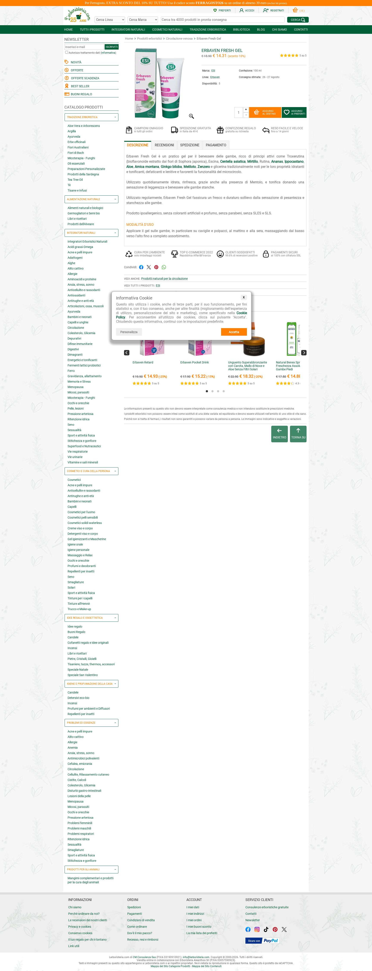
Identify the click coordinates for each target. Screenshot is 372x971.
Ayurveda (74, 136)
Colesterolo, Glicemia (81, 333)
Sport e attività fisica (81, 435)
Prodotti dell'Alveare (81, 224)
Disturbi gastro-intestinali (84, 790)
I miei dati (192, 907)
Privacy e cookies (79, 926)
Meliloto (190, 167)
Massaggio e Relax (80, 555)
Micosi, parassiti (78, 392)
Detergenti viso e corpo (83, 533)
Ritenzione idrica (79, 419)
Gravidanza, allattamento (85, 376)
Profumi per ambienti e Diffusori (89, 708)
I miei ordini (194, 920)
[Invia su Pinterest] (156, 267)
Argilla (72, 131)
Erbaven (215, 77)
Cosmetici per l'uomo (81, 512)
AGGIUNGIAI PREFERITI (298, 112)
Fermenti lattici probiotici (84, 365)
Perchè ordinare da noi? (84, 913)
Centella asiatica (233, 161)
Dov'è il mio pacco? (139, 933)
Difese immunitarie (80, 344)
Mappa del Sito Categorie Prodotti (170, 966)
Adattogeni (75, 257)
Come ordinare (137, 926)
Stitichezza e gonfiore (82, 441)
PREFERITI (225, 10)
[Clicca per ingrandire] (159, 118)
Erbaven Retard (143, 362)
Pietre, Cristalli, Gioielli (82, 659)
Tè (69, 185)
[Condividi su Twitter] (149, 267)
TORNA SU (298, 437)
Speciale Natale (78, 669)
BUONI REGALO (81, 94)
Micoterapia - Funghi (81, 158)
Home (129, 38)
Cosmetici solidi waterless (85, 523)
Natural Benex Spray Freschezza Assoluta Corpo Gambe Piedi (294, 366)
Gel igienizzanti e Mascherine (87, 539)
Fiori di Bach (76, 152)
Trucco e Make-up (79, 609)
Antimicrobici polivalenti (83, 758)
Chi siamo (74, 907)
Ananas (277, 161)
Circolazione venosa (179, 38)
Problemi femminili (80, 823)
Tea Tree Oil (75, 179)
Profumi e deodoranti (82, 566)
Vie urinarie (75, 457)
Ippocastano (294, 161)
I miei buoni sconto (198, 926)
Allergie (72, 274)
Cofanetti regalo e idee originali (88, 642)
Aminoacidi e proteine (82, 279)
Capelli (72, 506)
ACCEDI (249, 10)
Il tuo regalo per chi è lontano (87, 939)
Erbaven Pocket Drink (194, 362)
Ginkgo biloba (171, 167)
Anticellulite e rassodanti (84, 290)
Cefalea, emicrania (80, 763)
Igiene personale (78, 550)
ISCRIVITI (112, 46)
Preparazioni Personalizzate (86, 169)
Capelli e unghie (78, 322)
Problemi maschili (79, 828)
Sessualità (74, 430)
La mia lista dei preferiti (201, 933)
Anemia (73, 747)
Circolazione (76, 327)
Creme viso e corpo (80, 528)
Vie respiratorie (78, 451)
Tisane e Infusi (77, 190)
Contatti (250, 913)
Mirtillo (252, 161)
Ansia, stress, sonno (81, 284)
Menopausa (76, 387)
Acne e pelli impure (80, 252)
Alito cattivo (76, 268)
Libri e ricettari (77, 218)
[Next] (304, 352)
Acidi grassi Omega (80, 247)
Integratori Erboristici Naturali (87, 241)
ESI (213, 70)
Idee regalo (75, 626)
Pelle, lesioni (76, 408)
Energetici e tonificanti (82, 360)
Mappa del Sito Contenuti (207, 966)
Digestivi (73, 349)
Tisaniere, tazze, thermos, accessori (91, 664)
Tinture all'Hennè (79, 603)
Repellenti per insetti (81, 571)
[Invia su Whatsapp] (164, 267)
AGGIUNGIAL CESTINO (269, 112)
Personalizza (129, 332)
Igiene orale (75, 544)
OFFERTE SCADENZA (84, 78)
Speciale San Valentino (83, 675)
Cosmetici (74, 480)
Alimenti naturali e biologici (85, 208)
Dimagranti (75, 354)
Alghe (71, 263)
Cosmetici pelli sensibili (83, 517)
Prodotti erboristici (149, 38)
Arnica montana (147, 167)
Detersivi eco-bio (78, 698)
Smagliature (76, 582)
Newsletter (252, 920)
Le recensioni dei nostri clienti (87, 920)
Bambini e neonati (79, 317)
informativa (108, 52)
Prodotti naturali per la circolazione (164, 278)
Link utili (73, 946)
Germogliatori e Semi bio (84, 213)
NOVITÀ (75, 62)
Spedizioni (134, 907)
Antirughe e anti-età (81, 300)
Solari (71, 587)
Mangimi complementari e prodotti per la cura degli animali (90, 880)
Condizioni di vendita (141, 920)
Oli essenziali (76, 163)
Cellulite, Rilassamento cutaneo (88, 774)
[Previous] (126, 352)
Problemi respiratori (81, 833)
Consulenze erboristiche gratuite (266, 907)
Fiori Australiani (78, 147)
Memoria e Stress (79, 381)
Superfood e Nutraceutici (84, 446)
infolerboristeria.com (196, 957)
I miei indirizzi (195, 913)
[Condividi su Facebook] (141, 267)
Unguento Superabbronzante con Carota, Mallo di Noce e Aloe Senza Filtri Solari (247, 366)
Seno (71, 424)
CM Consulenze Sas (144, 957)
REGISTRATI (277, 10)
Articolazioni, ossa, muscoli (86, 306)
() (302, 10)
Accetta (234, 332)
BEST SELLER (79, 86)
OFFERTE (76, 70)
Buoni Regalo (76, 632)
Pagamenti (134, 913)
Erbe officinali (76, 142)
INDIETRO (279, 437)
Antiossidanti (76, 295)
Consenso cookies (80, 933)
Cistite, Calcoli (77, 780)
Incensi (72, 648)
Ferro (71, 371)
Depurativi (74, 338)
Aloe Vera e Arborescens (84, 126)
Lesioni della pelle (79, 796)
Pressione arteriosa (80, 414)
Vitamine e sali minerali (83, 462)
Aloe (129, 167)
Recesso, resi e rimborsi (142, 939)
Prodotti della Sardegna (83, 174)
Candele (73, 637)
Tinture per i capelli (80, 598)
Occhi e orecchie (78, 403)
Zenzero (204, 167)
